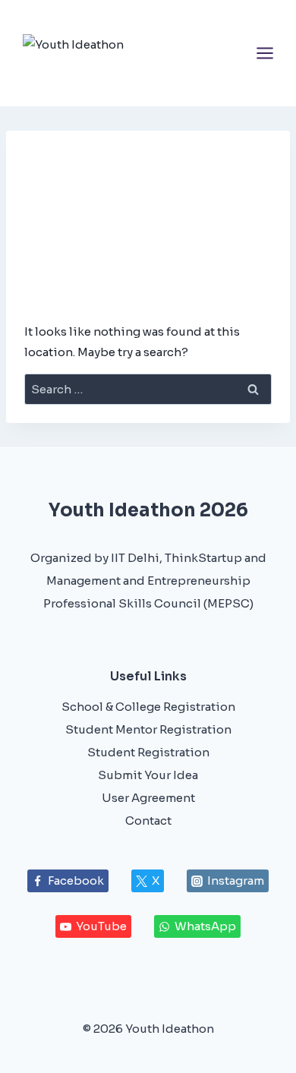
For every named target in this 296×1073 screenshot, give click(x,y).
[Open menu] (264, 53)
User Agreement (148, 798)
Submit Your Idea (148, 775)
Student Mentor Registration (148, 729)
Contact (148, 820)
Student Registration (148, 752)
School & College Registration (148, 706)
